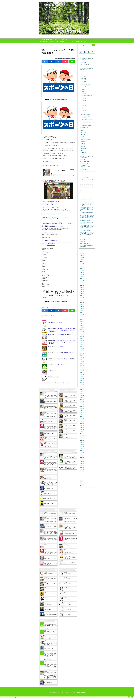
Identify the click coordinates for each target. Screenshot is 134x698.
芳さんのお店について (44, 41)
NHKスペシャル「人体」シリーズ (87, 116)
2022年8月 (82, 327)
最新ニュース (82, 159)
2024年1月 (82, 295)
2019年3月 (82, 404)
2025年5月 (82, 278)
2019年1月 (82, 408)
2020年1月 (82, 385)
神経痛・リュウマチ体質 (85, 139)
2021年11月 (82, 344)
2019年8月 (82, 395)
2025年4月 (82, 280)
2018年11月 (82, 412)
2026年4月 (82, 257)
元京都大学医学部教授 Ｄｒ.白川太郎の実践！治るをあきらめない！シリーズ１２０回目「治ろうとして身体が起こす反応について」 (61, 330)
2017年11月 (82, 435)
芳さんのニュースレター (84, 161)
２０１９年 (84, 98)
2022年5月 (82, 333)
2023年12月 (82, 297)
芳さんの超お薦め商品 (84, 169)
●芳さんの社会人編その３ (48, 604)
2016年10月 (82, 450)
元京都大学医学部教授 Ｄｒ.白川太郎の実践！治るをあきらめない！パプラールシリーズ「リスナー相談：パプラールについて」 (61, 342)
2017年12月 (82, 433)
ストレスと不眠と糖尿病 (86, 84)
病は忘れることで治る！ (54, 376)
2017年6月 (82, 444)
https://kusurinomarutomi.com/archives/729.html (51, 218)
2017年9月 (82, 438)
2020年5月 (82, 378)
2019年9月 (82, 393)
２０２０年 (84, 100)
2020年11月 (82, 367)
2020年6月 (82, 376)
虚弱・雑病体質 (84, 148)
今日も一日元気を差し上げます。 (56, 322)
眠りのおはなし (84, 91)
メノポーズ (84, 86)
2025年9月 (82, 270)
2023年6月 (82, 308)
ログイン (81, 480)
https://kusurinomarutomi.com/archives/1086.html (51, 213)
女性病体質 (83, 134)
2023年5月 (82, 310)
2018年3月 (82, 427)
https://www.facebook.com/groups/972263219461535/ (52, 229)
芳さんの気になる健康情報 (86, 114)
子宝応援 (83, 89)
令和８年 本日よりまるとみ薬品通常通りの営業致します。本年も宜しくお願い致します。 (50, 445)
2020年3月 (82, 382)
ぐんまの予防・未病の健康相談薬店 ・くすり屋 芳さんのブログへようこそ (53, 39)
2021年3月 (82, 359)
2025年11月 (82, 266)
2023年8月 (82, 304)
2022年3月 (82, 336)
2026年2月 (82, 261)
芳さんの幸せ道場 (83, 165)
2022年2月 (82, 338)
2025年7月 (82, 274)
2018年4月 (82, 425)
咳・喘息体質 (83, 132)
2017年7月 (82, 442)
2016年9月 (82, 452)
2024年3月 (82, 291)
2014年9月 (82, 461)
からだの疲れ (84, 79)
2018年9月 (82, 416)
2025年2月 (82, 283)
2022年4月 (82, 334)
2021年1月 (82, 363)
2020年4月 (82, 380)
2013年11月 (82, 467)
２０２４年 (84, 107)
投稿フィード (82, 481)
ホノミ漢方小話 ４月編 (48, 488)
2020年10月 (82, 368)
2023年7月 (82, 306)
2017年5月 (82, 446)
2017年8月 (82, 440)
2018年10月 (82, 414)
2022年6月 (82, 331)
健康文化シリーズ (84, 78)
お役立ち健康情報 (58, 58)
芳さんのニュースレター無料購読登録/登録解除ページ (78, 41)
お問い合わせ (52, 41)
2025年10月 (82, 268)
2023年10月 (82, 300)
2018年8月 (82, 418)
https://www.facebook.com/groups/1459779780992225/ (52, 226)
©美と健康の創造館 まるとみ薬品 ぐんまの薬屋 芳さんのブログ (63, 692)
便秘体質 (82, 130)
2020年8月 (82, 372)
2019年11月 (82, 389)
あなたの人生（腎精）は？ (49, 648)
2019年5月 (82, 401)
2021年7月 (82, 351)
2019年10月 (82, 391)
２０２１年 (73, 58)
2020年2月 (82, 384)
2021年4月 (82, 357)
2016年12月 (82, 448)
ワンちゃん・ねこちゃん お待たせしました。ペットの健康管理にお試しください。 (70, 462)
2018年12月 (82, 410)
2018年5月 (82, 423)
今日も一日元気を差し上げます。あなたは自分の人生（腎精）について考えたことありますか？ (50, 483)
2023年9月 (82, 302)
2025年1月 (82, 285)
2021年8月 (82, 350)
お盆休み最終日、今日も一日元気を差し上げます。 (60, 334)
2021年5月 (82, 355)
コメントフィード (83, 483)
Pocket (60, 99)
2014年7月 (82, 463)
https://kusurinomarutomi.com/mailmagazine (64, 242)
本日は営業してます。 (53, 370)
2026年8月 (82, 253)
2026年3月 (82, 259)
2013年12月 (82, 465)
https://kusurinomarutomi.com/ (51, 240)
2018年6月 (82, 421)
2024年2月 (82, 293)
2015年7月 (82, 457)
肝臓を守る (84, 93)
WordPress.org (82, 485)
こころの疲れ (84, 81)
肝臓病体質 (83, 143)
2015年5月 (82, 459)
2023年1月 (82, 317)
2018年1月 (82, 431)
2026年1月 (82, 263)
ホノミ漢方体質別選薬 (84, 127)
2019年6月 (82, 399)
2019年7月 (82, 397)
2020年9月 (82, 370)
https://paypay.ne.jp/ (51, 245)
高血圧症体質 (83, 152)
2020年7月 (82, 374)
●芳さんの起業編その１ (48, 599)
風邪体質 (82, 150)
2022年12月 (82, 319)
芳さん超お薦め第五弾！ (48, 682)
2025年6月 (82, 276)
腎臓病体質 (83, 146)
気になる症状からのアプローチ (87, 119)
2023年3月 (82, 314)
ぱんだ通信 (84, 117)
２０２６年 (84, 110)
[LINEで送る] (57, 99)
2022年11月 (82, 321)
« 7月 (81, 190)
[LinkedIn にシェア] (53, 99)
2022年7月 (82, 329)
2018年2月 (82, 429)
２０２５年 (84, 108)
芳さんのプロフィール (84, 163)
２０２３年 (84, 105)
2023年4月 (82, 312)
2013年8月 (82, 472)
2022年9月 (82, 325)
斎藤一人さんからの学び (85, 166)
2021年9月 (82, 348)
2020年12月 (82, 365)
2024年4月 (82, 289)
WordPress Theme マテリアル (69, 690)
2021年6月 (82, 353)
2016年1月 (82, 455)
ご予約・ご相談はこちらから (61, 41)
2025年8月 (82, 272)
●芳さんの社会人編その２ (48, 609)
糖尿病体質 (83, 141)
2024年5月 (82, 287)
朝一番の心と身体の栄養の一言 (66, 58)
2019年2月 (82, 406)
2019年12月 (82, 387)
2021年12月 (82, 342)
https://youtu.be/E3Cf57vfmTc (47, 204)
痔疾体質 (82, 136)
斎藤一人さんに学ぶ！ (68, 573)
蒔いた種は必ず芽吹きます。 (49, 573)
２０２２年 (84, 103)
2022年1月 (82, 340)
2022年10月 (82, 323)
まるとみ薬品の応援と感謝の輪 (85, 125)
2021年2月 (82, 361)
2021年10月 (82, 346)
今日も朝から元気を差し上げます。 (56, 364)
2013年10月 (82, 469)
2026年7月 (82, 255)
